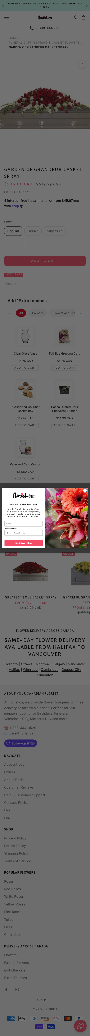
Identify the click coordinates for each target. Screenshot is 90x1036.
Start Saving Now (23, 543)
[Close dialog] (85, 490)
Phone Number (11, 529)
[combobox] (9, 533)
